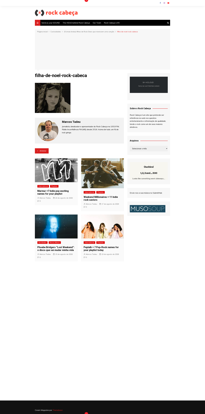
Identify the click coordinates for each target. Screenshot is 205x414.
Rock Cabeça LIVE (112, 23)
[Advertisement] (102, 51)
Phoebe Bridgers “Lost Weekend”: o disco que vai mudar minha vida (55, 249)
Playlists (54, 186)
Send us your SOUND (51, 23)
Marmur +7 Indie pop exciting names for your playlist (53, 192)
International (43, 186)
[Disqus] (79, 298)
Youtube (168, 3)
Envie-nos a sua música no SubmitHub (146, 193)
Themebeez (58, 410)
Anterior (43, 151)
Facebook (160, 3)
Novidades (42, 242)
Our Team (97, 23)
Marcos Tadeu (45, 198)
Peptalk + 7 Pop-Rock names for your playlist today (101, 249)
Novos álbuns (55, 242)
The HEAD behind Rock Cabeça (76, 23)
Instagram (164, 3)
